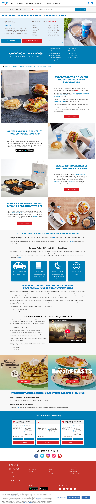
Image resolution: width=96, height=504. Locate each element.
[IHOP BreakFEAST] (72, 372)
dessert (71, 181)
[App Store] (43, 488)
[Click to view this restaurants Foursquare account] (54, 455)
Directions (11, 41)
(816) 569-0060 (68, 436)
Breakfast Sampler (62, 95)
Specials (35, 216)
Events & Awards (53, 475)
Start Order (71, 116)
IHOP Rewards (32, 469)
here (18, 407)
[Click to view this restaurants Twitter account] (42, 455)
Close (86, 497)
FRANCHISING (15, 477)
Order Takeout (32, 41)
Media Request (72, 467)
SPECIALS (38, 3)
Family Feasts (80, 174)
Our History (51, 467)
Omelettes (57, 96)
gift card (72, 241)
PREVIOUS (2, 372)
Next (94, 372)
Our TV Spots (52, 473)
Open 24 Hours (20, 422)
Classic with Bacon (60, 101)
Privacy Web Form (73, 471)
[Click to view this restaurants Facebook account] (36, 455)
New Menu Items (17, 213)
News (50, 469)
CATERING (56, 3)
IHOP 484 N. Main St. (40, 66)
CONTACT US (14, 481)
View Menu (52, 41)
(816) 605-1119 (43, 436)
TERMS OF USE (13, 495)
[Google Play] (33, 488)
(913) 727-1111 (60, 271)
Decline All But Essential (74, 497)
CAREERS (13, 473)
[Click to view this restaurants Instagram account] (48, 455)
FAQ (50, 471)
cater (53, 237)
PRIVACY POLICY (28, 502)
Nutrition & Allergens (74, 475)
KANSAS (21, 66)
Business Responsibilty (74, 473)
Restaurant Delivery (33, 467)
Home (7, 66)
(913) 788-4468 (19, 436)
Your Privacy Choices (61, 497)
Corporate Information (74, 464)
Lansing (29, 66)
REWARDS (20, 3)
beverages (57, 181)
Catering (29, 439)
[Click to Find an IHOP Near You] (32, 9)
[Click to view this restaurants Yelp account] (60, 455)
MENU (12, 3)
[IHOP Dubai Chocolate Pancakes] (24, 372)
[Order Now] (92, 3)
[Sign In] (88, 3)
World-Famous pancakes (81, 93)
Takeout (51, 66)
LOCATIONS (29, 3)
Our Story (51, 464)
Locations (14, 66)
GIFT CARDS (47, 3)
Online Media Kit (73, 469)
